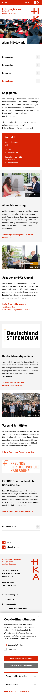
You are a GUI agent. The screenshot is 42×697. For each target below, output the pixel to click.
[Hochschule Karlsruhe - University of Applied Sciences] (11, 11)
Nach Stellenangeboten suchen (15, 310)
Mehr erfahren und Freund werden (16, 511)
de (26, 2)
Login (4, 2)
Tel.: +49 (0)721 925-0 (11, 570)
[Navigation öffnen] (36, 3)
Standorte (10, 599)
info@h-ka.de (7, 576)
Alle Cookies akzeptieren (21, 658)
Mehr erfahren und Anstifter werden (18, 452)
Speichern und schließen (21, 665)
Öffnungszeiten (11, 604)
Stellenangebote (12, 595)
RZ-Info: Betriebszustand (17, 609)
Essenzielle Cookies (15, 645)
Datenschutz (9, 691)
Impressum (23, 691)
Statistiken (12, 649)
